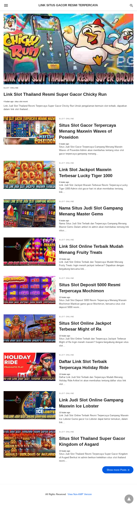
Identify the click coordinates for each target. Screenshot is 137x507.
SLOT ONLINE (11, 88)
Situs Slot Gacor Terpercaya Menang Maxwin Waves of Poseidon (87, 131)
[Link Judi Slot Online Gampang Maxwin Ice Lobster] (29, 405)
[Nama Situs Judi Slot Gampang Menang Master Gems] (29, 213)
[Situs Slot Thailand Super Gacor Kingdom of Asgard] (29, 444)
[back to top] (129, 499)
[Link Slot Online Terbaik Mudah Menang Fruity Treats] (29, 251)
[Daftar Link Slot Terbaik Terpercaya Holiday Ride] (29, 367)
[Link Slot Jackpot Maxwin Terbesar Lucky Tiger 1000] (29, 175)
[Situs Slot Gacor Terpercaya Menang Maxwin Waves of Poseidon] (29, 130)
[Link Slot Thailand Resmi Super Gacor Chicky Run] (68, 49)
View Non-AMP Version (80, 494)
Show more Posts (116, 469)
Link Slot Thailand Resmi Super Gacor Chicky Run (55, 94)
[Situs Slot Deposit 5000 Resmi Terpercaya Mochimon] (29, 290)
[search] (131, 5)
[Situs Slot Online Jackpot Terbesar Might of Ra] (29, 328)
